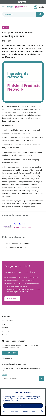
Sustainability (7, 335)
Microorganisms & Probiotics (15, 247)
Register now (12, 299)
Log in (41, 7)
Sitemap (5, 331)
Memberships (7, 320)
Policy (4, 375)
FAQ (3, 324)
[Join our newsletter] (35, 7)
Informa (23, 2)
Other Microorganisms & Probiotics (17, 243)
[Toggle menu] (3, 7)
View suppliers (7, 358)
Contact (5, 328)
